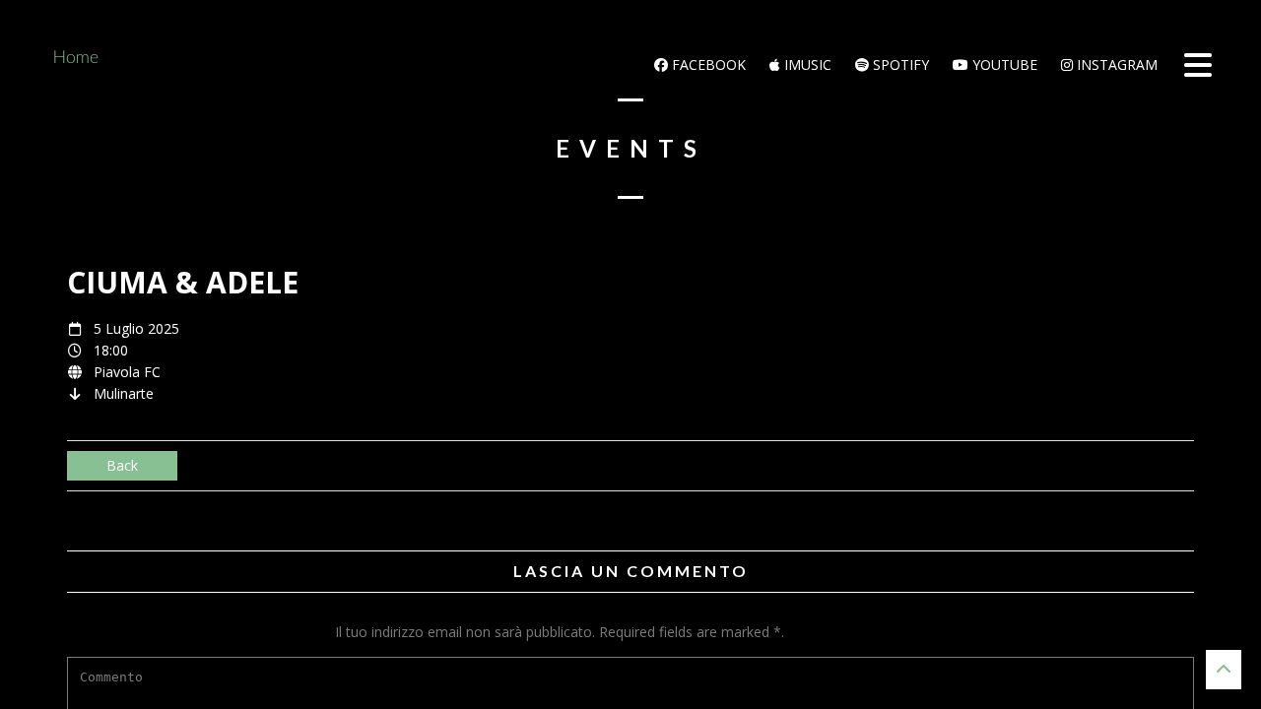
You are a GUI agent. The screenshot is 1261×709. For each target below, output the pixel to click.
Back (122, 465)
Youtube (1002, 64)
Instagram (1115, 64)
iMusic (805, 64)
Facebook (707, 64)
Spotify (899, 64)
